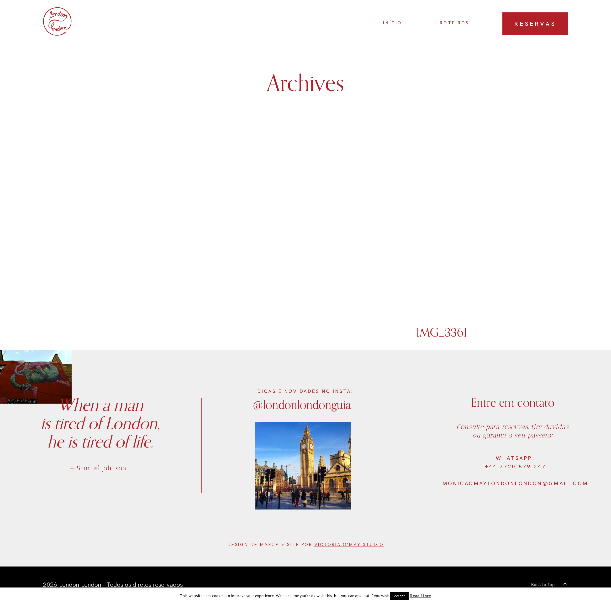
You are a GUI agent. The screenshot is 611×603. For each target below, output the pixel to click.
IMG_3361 (442, 246)
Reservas (535, 23)
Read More (420, 595)
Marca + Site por (287, 544)
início (392, 23)
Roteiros (454, 23)
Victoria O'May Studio (349, 544)
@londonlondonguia (302, 404)
